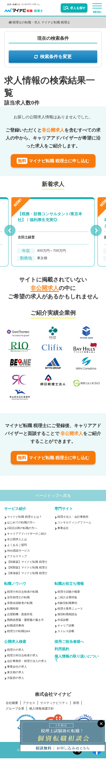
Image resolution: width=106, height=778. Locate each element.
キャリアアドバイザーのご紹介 (27, 533)
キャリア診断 (65, 625)
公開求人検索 (15, 641)
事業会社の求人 (17, 666)
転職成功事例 (15, 625)
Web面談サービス (18, 550)
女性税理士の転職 (18, 597)
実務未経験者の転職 (20, 602)
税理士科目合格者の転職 (22, 591)
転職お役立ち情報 (69, 583)
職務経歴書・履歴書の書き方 (25, 619)
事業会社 (63, 528)
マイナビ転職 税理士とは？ (24, 516)
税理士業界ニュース (70, 608)
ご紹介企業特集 (67, 597)
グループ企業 (15, 708)
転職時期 (12, 608)
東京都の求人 (15, 672)
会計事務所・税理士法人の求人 (27, 661)
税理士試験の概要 (68, 591)
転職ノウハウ (15, 583)
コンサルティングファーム (74, 522)
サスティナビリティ (54, 702)
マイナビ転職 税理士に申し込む (53, 160)
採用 (76, 702)
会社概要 (12, 702)
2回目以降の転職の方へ (22, 528)
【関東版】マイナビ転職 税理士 (27, 561)
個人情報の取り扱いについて (77, 658)
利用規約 (62, 649)
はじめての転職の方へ (21, 522)
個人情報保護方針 (41, 708)
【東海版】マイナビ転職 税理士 (27, 573)
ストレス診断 (65, 631)
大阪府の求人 (15, 677)
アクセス (29, 702)
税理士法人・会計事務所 (72, 516)
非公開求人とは (17, 539)
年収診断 (63, 619)
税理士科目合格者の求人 (22, 655)
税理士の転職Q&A (18, 631)
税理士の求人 (15, 649)
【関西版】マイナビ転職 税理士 (27, 567)
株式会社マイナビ (53, 694)
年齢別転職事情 (67, 602)
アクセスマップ (17, 556)
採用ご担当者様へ (69, 641)
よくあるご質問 (17, 544)
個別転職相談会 (67, 614)
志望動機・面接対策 (20, 614)
